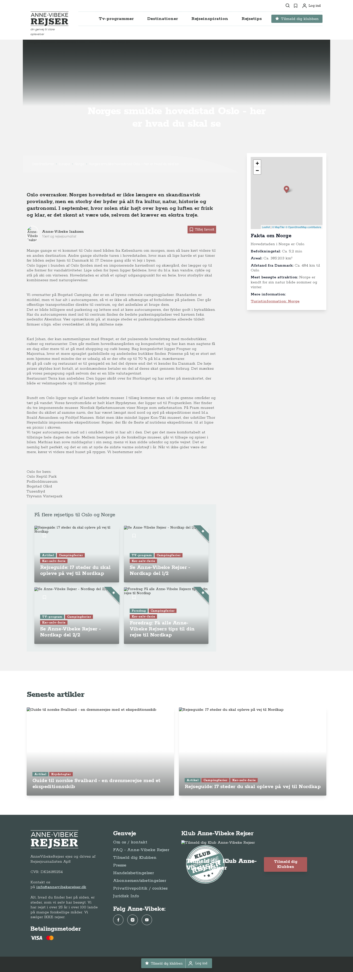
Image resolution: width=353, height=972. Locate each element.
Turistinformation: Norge (275, 301)
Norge (80, 164)
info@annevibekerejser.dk (61, 887)
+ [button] (257, 163)
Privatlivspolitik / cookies (140, 888)
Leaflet (266, 227)
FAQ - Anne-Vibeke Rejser (141, 850)
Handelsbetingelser (133, 873)
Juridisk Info (126, 896)
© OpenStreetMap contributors (303, 227)
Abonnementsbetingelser (139, 880)
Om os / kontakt (130, 842)
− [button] (257, 171)
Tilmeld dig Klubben (135, 857)
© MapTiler (278, 227)
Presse (119, 865)
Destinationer (43, 164)
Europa (64, 164)
